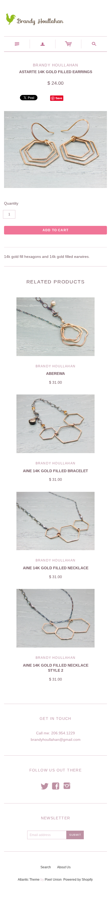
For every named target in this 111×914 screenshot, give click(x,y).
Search (45, 867)
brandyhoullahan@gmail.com (56, 739)
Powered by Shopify (77, 879)
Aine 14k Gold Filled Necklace (55, 568)
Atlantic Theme (29, 879)
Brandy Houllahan (55, 366)
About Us (64, 867)
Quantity (11, 203)
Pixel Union (53, 879)
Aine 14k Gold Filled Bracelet (55, 471)
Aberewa (55, 373)
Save (59, 98)
